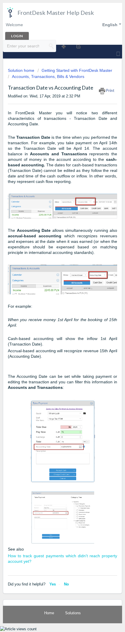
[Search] (51, 46)
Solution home (21, 70)
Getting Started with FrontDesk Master (77, 70)
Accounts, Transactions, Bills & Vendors (48, 76)
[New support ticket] (63, 46)
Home (49, 613)
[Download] (51, 318)
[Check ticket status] (78, 46)
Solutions (73, 613)
